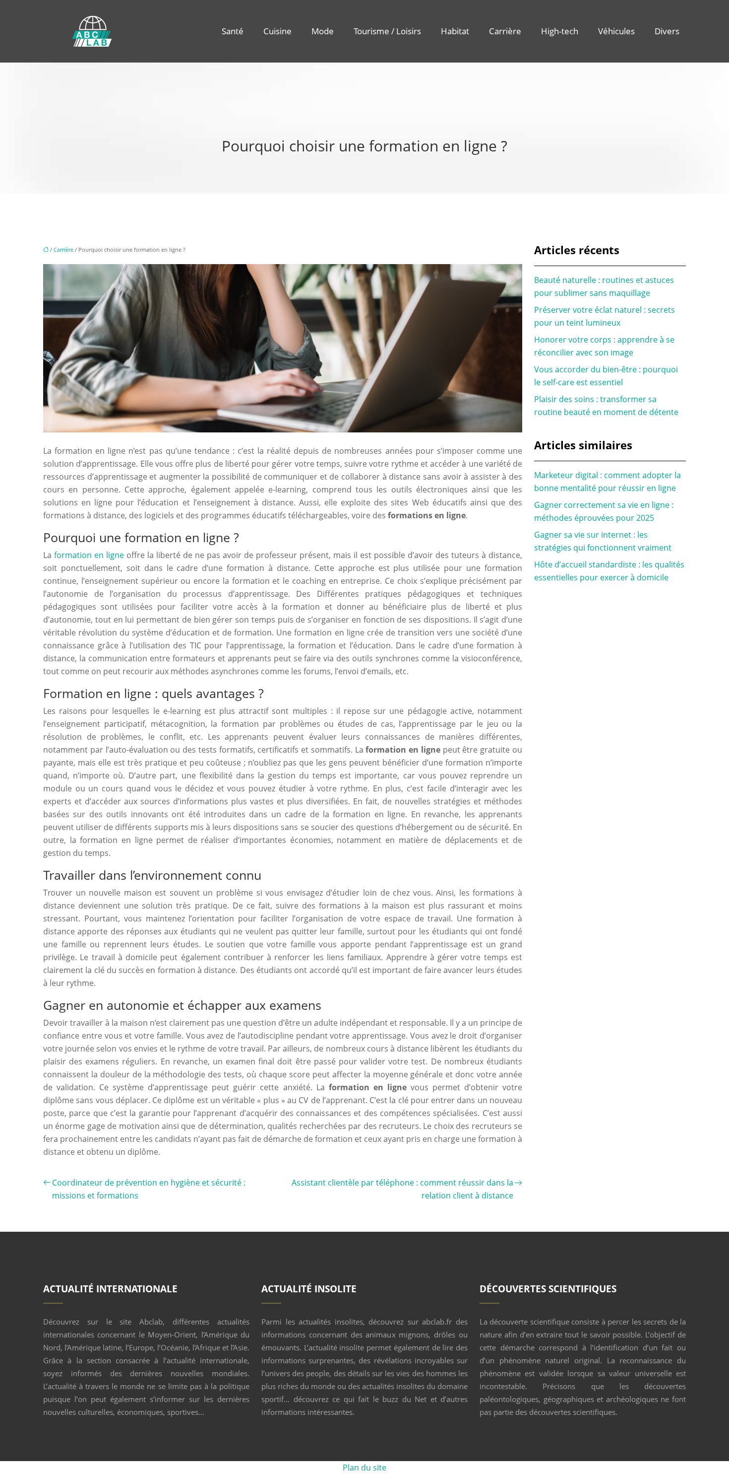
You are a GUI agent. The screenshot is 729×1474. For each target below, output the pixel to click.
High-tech (559, 31)
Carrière (505, 31)
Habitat (455, 31)
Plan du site (364, 1467)
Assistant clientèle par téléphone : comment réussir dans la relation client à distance (402, 1189)
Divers (667, 31)
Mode (322, 31)
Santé (232, 31)
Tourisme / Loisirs (387, 31)
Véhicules (616, 31)
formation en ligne (89, 555)
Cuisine (277, 31)
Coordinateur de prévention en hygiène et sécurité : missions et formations (148, 1189)
